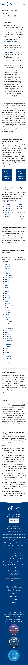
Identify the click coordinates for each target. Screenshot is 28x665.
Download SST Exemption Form (7, 175)
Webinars (14, 581)
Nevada (7, 319)
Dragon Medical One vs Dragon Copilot (14, 534)
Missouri (7, 217)
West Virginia (8, 359)
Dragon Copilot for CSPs (14, 531)
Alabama (7, 264)
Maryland (7, 214)
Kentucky (7, 297)
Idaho (6, 285)
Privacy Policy (19, 621)
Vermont (7, 352)
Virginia (22, 219)
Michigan (7, 308)
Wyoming (7, 363)
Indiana (7, 291)
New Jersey (8, 322)
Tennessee (8, 346)
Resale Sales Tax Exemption (13, 619)
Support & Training (14, 568)
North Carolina (9, 328)
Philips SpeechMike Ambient (14, 587)
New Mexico (8, 324)
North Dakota (8, 330)
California (7, 204)
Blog (14, 584)
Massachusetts (9, 212)
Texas (6, 348)
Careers (14, 602)
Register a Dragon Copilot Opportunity (14, 562)
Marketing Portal (14, 574)
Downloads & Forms (10, 621)
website (4, 152)
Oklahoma (7, 334)
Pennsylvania (8, 336)
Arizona (7, 269)
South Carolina (9, 341)
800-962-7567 (15, 516)
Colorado (7, 273)
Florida (20, 204)
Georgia (7, 281)
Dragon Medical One (14, 590)
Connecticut (8, 210)
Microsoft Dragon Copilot (14, 528)
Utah (6, 350)
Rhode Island (8, 338)
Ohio (6, 332)
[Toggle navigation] (24, 4)
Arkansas (7, 266)
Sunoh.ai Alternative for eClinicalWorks (14, 546)
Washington (8, 356)
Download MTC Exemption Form (21, 175)
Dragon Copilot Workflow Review (14, 549)
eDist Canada (13, 596)
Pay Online (14, 599)
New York (7, 326)
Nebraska (7, 317)
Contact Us (14, 520)
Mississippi (23, 212)
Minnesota (8, 310)
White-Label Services (14, 571)
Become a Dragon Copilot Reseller (14, 556)
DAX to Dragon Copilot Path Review (14, 543)
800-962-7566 (15, 514)
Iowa (6, 293)
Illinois (6, 288)
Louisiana (21, 206)
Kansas (7, 295)
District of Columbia (10, 277)
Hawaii (6, 283)
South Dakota (9, 344)
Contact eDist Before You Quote (14, 559)
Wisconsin (7, 361)
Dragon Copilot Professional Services (14, 565)
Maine (20, 208)
